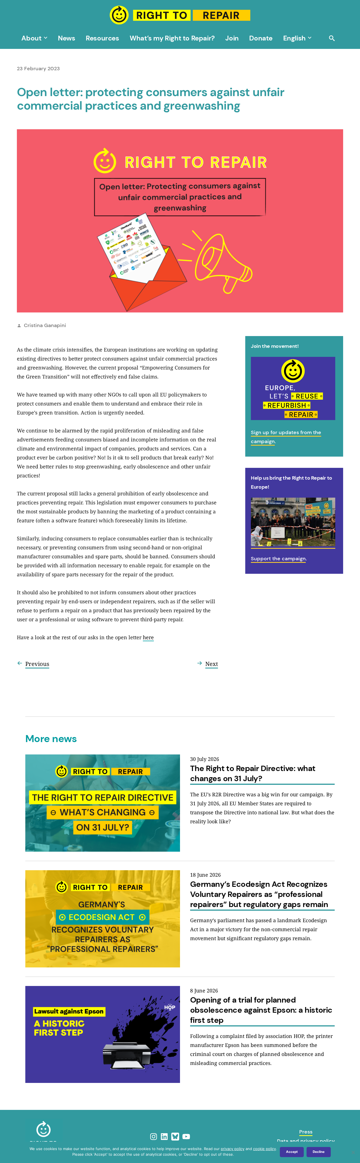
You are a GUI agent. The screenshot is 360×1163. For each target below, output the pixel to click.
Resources (102, 38)
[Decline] (353, 1152)
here (148, 637)
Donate (261, 38)
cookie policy (264, 1148)
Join (231, 38)
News (66, 38)
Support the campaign (278, 558)
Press (305, 1131)
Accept (292, 1152)
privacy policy (232, 1148)
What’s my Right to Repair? (172, 38)
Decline (319, 1152)
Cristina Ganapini (45, 325)
